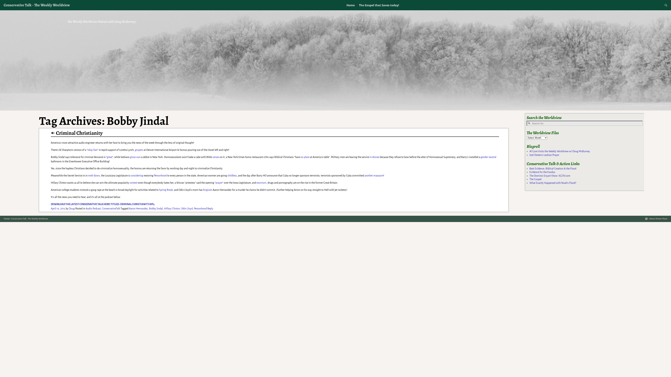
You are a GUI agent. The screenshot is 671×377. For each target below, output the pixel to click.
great (109, 157)
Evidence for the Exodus (542, 172)
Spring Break (166, 189)
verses (215, 157)
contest (134, 182)
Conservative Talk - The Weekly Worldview (37, 5)
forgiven (207, 189)
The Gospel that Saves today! (379, 5)
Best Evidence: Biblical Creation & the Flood (552, 168)
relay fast (92, 150)
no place (305, 157)
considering (137, 175)
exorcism (261, 182)
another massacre (374, 175)
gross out (135, 157)
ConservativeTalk (111, 208)
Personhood (160, 175)
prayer (219, 182)
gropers (139, 150)
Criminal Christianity (79, 133)
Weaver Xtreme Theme (658, 219)
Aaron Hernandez (138, 208)
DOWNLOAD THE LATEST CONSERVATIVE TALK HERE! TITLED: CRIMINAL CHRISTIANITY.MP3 (102, 204)
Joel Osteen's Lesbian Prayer (544, 155)
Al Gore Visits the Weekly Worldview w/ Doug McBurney (559, 151)
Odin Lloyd (187, 208)
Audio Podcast (93, 208)
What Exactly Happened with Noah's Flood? (552, 183)
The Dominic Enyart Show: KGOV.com (549, 175)
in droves (374, 157)
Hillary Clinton (172, 208)
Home (351, 5)
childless (232, 175)
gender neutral (488, 157)
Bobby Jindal (156, 208)
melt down (94, 175)
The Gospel (535, 179)
